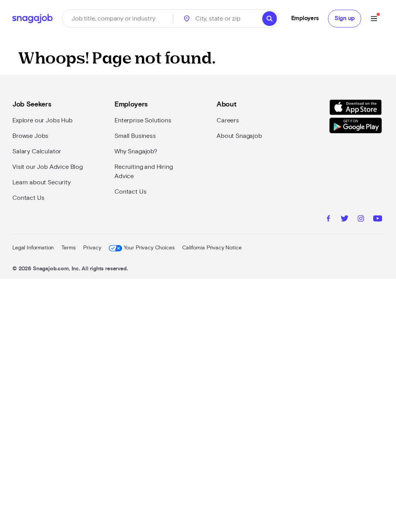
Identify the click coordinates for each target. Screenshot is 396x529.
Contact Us (28, 198)
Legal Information (33, 248)
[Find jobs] (269, 18)
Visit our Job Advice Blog (47, 167)
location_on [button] (187, 18)
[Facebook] (328, 219)
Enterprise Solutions (142, 120)
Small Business (135, 136)
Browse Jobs (30, 136)
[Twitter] (344, 219)
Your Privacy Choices (149, 248)
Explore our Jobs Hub (42, 120)
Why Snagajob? (135, 151)
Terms (68, 248)
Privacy (92, 248)
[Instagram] (361, 219)
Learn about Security (41, 182)
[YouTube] (377, 219)
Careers (228, 120)
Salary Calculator (36, 151)
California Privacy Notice (211, 248)
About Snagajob (239, 136)
